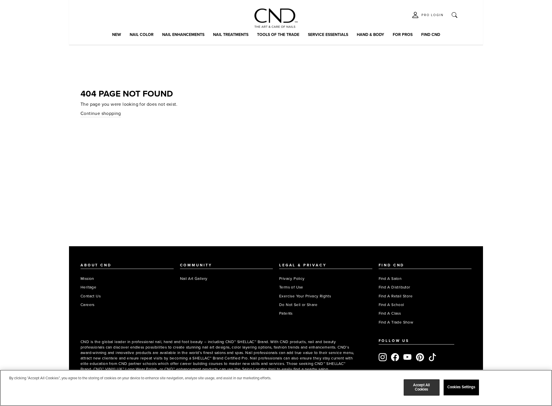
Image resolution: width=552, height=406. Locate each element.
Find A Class (390, 313)
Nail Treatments (230, 34)
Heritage (88, 287)
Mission (87, 278)
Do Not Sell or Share (298, 304)
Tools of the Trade (278, 34)
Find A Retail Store (396, 296)
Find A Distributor (394, 287)
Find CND (430, 34)
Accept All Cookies (421, 387)
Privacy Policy (292, 278)
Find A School (391, 304)
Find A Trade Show (396, 322)
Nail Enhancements (183, 34)
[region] (276, 388)
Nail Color (142, 34)
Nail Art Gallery (194, 278)
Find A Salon (390, 278)
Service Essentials (328, 34)
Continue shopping (100, 113)
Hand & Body (370, 34)
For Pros (403, 34)
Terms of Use (291, 287)
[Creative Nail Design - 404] (276, 18)
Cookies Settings (461, 387)
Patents (286, 313)
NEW (116, 34)
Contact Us (90, 296)
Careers (87, 304)
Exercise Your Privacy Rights (305, 296)
